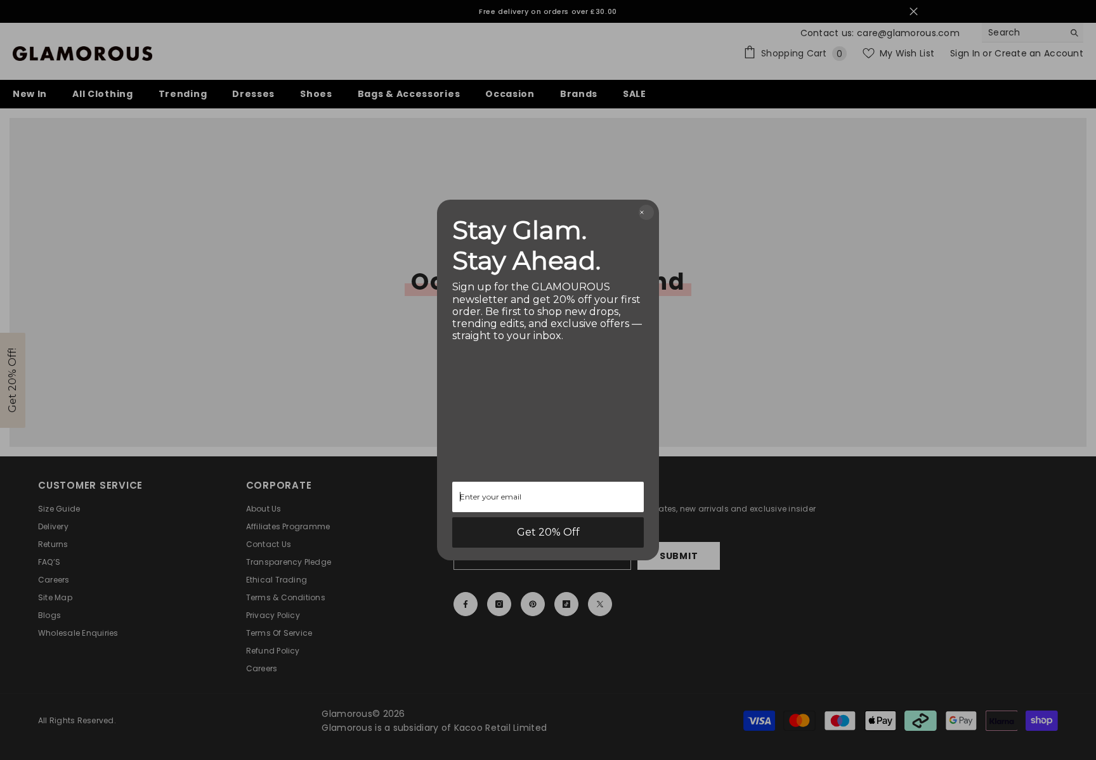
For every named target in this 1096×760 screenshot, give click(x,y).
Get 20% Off (548, 532)
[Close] (646, 212)
